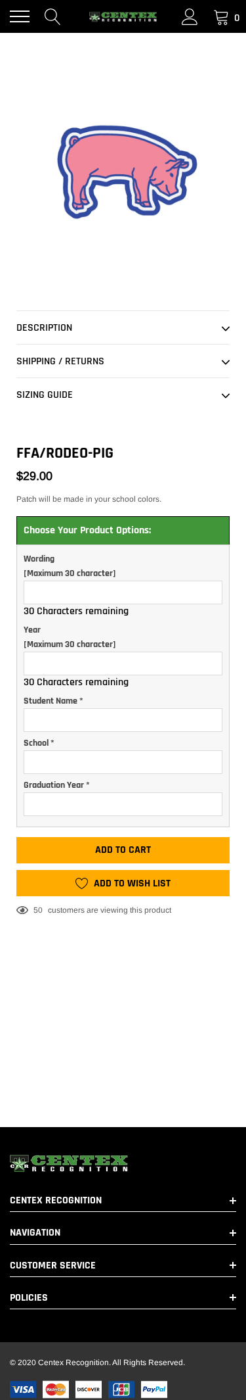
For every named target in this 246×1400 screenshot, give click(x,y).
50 (38, 910)
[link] (123, 1163)
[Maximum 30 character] (70, 566)
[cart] (221, 16)
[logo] (123, 16)
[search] (53, 16)
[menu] (20, 16)
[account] (190, 16)
